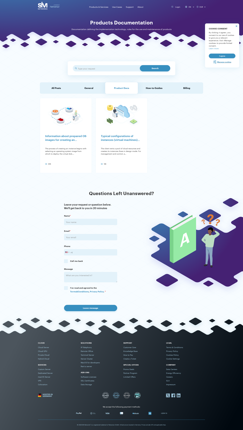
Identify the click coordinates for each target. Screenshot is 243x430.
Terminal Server (87, 354)
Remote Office (87, 351)
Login (177, 6)
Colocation (42, 384)
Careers (169, 376)
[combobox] (67, 252)
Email (67, 231)
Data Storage (86, 384)
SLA (168, 380)
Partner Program (130, 372)
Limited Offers (129, 376)
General (88, 88)
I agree (222, 56)
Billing (186, 88)
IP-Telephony (86, 347)
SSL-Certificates (87, 380)
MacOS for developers (90, 362)
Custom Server (44, 369)
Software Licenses (88, 376)
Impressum (171, 384)
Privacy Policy (97, 291)
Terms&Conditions (79, 291)
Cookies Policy (172, 354)
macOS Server (44, 376)
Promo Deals (128, 369)
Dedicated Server (45, 372)
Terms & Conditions (174, 347)
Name (67, 216)
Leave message (90, 308)
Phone (67, 246)
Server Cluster (87, 358)
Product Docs (121, 88)
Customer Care (129, 347)
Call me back (76, 261)
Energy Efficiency (173, 372)
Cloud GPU (42, 351)
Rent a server (86, 366)
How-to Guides (154, 88)
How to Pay (128, 354)
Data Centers (171, 369)
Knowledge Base (130, 351)
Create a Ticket (129, 358)
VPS (39, 380)
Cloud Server (43, 347)
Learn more (214, 48)
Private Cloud (43, 354)
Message (68, 269)
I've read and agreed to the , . (88, 290)
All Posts (56, 88)
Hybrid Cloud (43, 358)
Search (155, 68)
